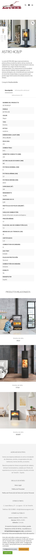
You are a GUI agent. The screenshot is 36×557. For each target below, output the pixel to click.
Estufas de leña (13, 82)
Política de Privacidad (18, 489)
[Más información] (29, 5)
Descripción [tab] (9, 90)
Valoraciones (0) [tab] (17, 95)
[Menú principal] (32, 5)
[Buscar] (25, 5)
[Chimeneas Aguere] (11, 5)
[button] (33, 23)
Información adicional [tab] (22, 90)
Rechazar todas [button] (24, 549)
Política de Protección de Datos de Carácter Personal (18, 493)
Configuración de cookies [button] (10, 549)
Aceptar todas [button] (7, 552)
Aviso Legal (18, 485)
